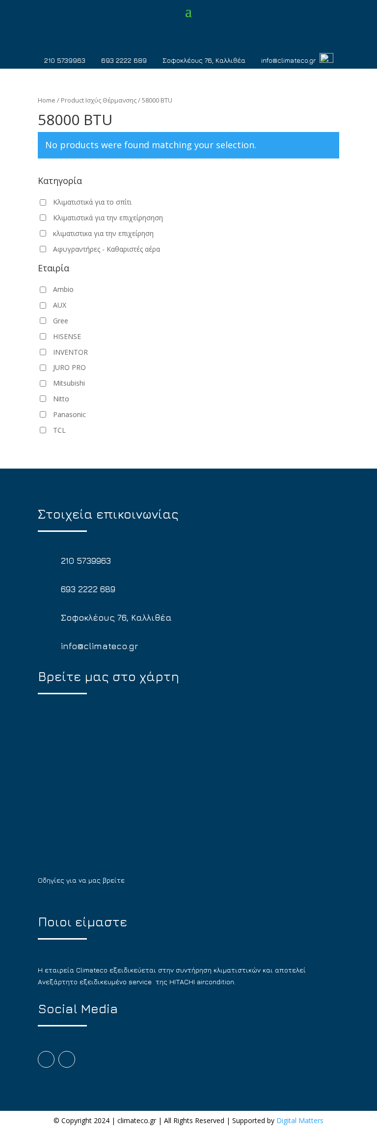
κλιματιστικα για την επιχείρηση (103, 233)
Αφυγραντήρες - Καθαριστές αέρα (106, 249)
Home (46, 100)
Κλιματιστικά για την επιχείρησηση (108, 217)
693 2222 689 (124, 60)
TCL (59, 430)
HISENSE (67, 336)
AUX (59, 305)
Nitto (61, 398)
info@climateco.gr (288, 60)
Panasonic (69, 414)
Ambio (63, 289)
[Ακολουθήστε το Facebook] (46, 1059)
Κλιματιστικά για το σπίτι (92, 202)
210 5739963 (64, 60)
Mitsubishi (69, 383)
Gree (60, 320)
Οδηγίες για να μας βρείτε (81, 880)
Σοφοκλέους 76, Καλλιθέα (203, 60)
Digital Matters (299, 1120)
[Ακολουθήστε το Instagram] (66, 1059)
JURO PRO (69, 367)
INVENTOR (70, 352)
